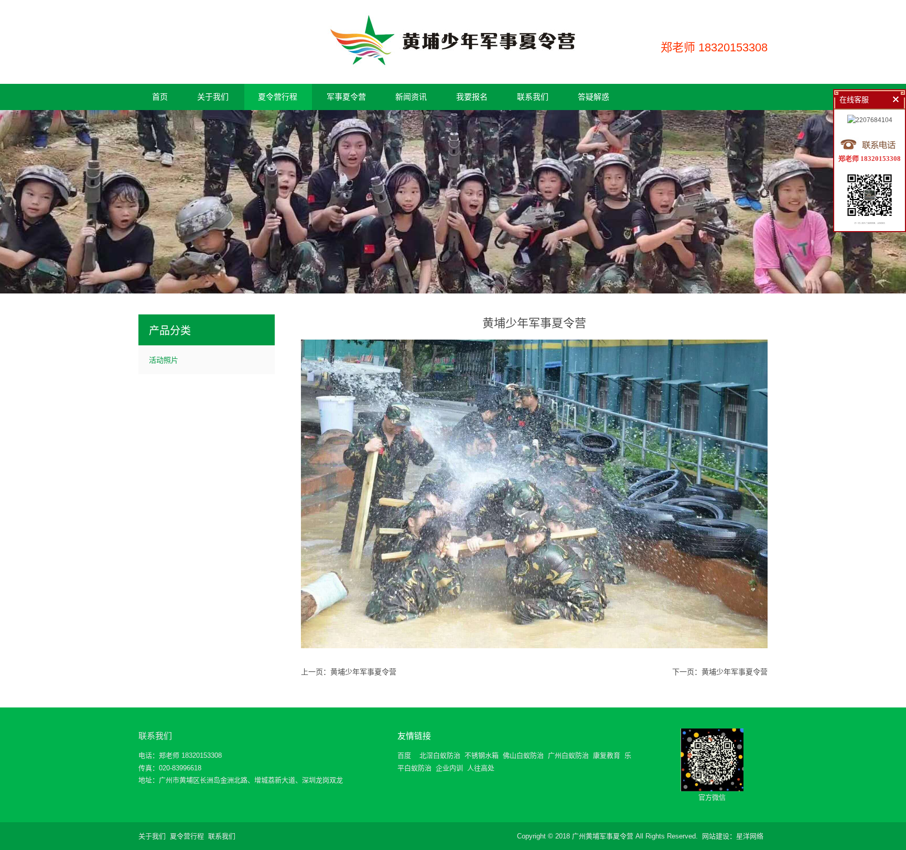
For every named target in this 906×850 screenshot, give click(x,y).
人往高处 (480, 768)
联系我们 (155, 736)
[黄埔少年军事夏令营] (453, 64)
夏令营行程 (187, 836)
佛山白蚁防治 (523, 755)
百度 (404, 755)
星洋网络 (749, 836)
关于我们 (152, 836)
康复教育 (606, 755)
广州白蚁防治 (568, 755)
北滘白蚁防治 (439, 755)
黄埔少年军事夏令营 (363, 672)
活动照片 (163, 360)
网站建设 (715, 836)
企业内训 (449, 768)
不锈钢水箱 (482, 755)
